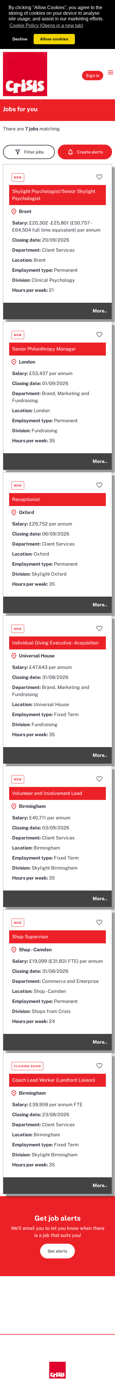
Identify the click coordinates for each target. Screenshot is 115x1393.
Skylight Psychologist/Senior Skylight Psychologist (53, 195)
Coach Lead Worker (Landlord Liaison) (53, 1080)
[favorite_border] (99, 177)
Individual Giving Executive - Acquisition (55, 643)
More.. (100, 311)
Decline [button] (19, 39)
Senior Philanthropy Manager (44, 349)
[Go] (25, 74)
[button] (85, 152)
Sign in (92, 75)
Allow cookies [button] (54, 39)
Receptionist (26, 499)
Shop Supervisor (30, 936)
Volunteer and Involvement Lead (47, 793)
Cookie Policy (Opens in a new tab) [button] (46, 25)
